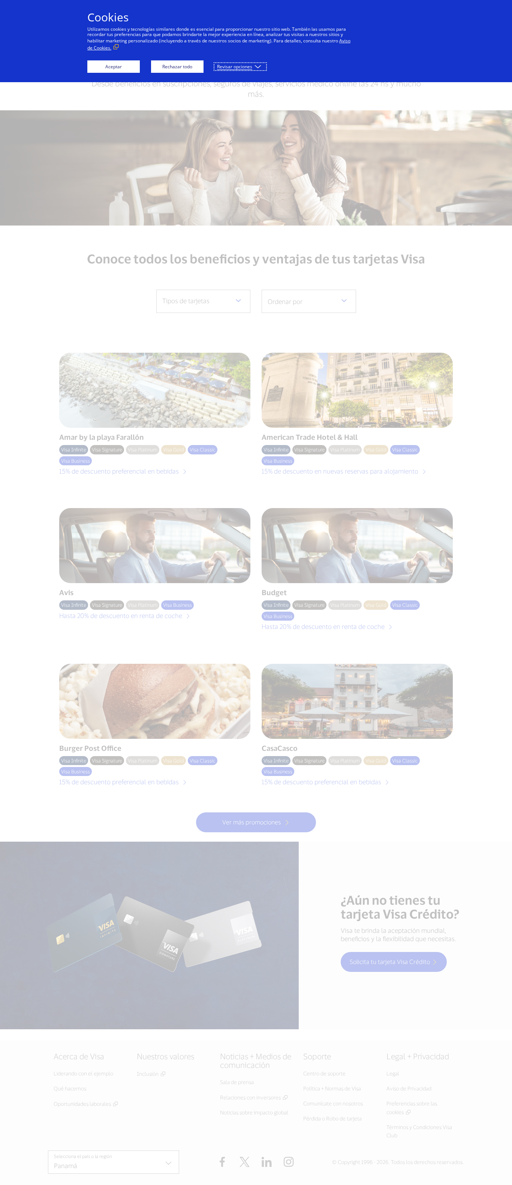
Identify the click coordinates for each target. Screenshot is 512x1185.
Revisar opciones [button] (234, 66)
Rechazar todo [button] (177, 66)
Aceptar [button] (113, 66)
